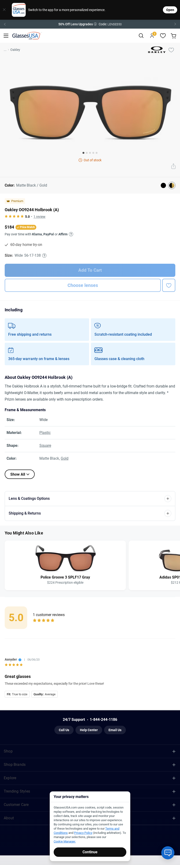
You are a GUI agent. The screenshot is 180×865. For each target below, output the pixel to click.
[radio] (6, 216)
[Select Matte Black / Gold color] (171, 185)
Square (45, 445)
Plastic (45, 432)
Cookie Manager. (65, 841)
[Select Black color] (163, 185)
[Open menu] (5, 35)
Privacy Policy (83, 833)
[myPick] (171, 50)
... (5, 50)
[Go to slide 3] (90, 153)
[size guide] (44, 255)
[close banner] (4, 10)
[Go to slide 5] (97, 153)
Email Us (115, 730)
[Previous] (5, 24)
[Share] (173, 166)
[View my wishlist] (163, 35)
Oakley (15, 50)
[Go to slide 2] (87, 153)
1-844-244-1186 (103, 719)
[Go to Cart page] (174, 35)
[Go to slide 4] (93, 153)
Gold (64, 458)
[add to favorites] (168, 285)
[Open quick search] (140, 35)
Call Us (64, 730)
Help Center (89, 730)
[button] (90, 24)
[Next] (175, 24)
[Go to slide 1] (83, 153)
